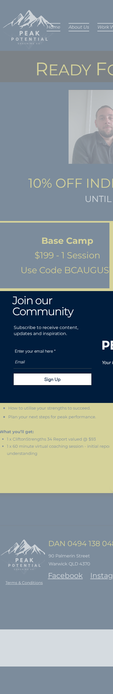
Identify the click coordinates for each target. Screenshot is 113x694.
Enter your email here (34, 351)
